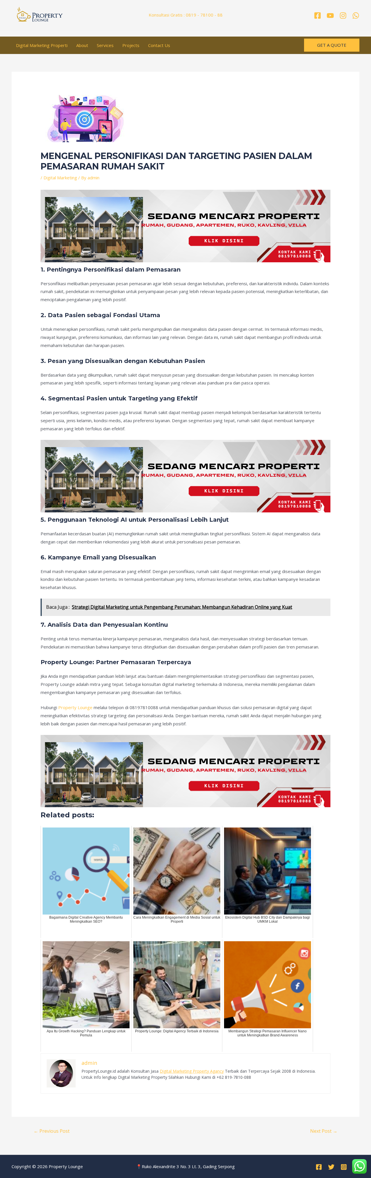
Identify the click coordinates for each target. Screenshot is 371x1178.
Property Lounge (75, 707)
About (82, 45)
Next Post (323, 1131)
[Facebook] (317, 15)
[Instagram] (343, 15)
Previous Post (52, 1131)
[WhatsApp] (355, 15)
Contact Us (159, 45)
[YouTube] (330, 15)
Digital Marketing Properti (42, 45)
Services (105, 45)
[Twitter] (331, 1167)
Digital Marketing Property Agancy (192, 1071)
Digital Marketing (60, 177)
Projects (130, 45)
